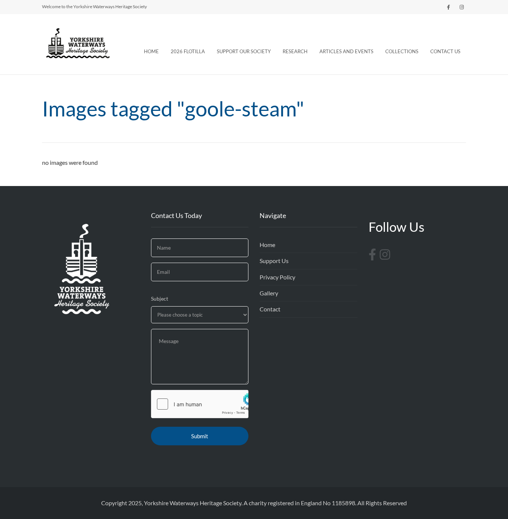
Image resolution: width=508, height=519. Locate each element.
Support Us (274, 260)
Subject (159, 298)
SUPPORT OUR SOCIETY (244, 51)
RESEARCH (295, 51)
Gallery (269, 293)
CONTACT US (445, 51)
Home (267, 244)
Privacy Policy (277, 277)
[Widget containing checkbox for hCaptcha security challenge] (200, 404)
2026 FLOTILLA (188, 51)
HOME (151, 51)
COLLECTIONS (401, 51)
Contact (270, 309)
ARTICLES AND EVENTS (346, 51)
